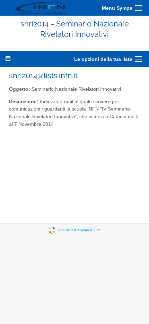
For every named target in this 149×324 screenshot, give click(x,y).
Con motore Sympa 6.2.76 (79, 230)
